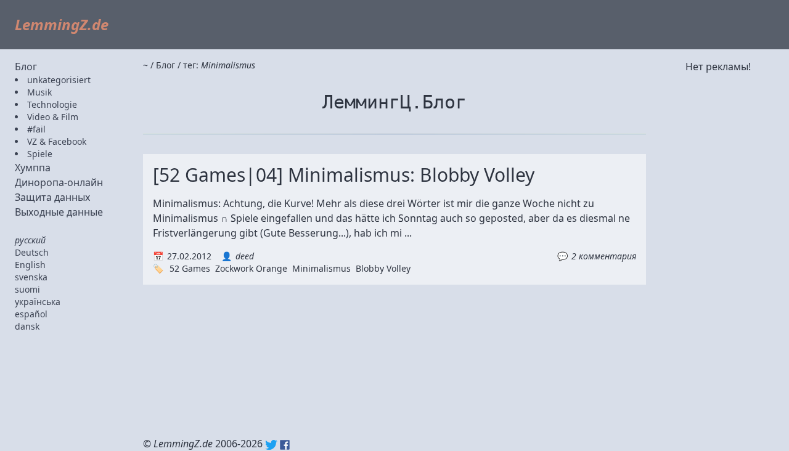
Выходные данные (59, 212)
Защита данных (52, 197)
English (30, 264)
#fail (36, 129)
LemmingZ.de (61, 24)
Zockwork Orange (251, 268)
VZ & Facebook (56, 141)
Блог (26, 66)
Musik (39, 92)
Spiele (39, 154)
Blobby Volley (383, 268)
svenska (31, 277)
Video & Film (52, 117)
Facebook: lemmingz (285, 445)
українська (37, 301)
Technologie (52, 104)
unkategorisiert (59, 80)
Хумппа (33, 167)
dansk (27, 326)
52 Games (190, 268)
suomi (27, 289)
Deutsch (32, 252)
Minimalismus (321, 268)
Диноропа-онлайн (59, 182)
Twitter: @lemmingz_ (271, 445)
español (31, 314)
